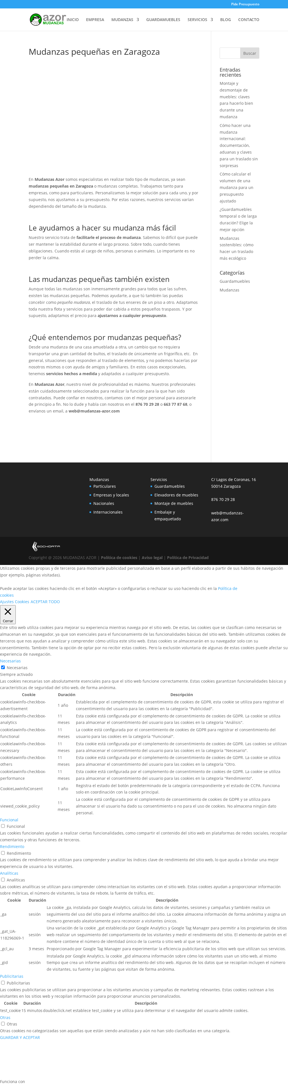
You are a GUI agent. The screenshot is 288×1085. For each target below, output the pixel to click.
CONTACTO (248, 20)
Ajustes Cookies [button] (14, 601)
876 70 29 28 (223, 499)
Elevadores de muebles (176, 495)
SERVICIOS (197, 20)
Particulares (104, 486)
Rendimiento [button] (12, 846)
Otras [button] (5, 1017)
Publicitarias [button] (11, 976)
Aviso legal (152, 557)
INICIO (73, 20)
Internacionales (108, 512)
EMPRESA (95, 20)
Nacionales (103, 503)
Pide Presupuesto (245, 4)
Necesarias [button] (10, 661)
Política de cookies (119, 557)
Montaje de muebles (173, 503)
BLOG (225, 20)
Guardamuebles (235, 281)
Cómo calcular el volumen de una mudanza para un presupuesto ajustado (236, 187)
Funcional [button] (9, 819)
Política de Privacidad (188, 557)
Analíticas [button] (9, 873)
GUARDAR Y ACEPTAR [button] (20, 1037)
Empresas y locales (111, 495)
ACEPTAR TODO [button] (45, 601)
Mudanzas (229, 290)
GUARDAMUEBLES (163, 20)
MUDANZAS (122, 20)
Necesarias (17, 667)
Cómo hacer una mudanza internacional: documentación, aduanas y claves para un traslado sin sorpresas (239, 145)
